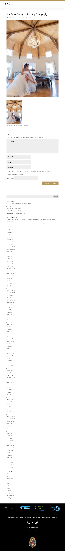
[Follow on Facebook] (32, 522)
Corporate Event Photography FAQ (15, 213)
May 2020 (9, 346)
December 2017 (10, 377)
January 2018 (9, 375)
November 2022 (10, 302)
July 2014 (8, 452)
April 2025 (9, 259)
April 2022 (9, 314)
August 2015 (9, 426)
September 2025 (10, 251)
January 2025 (9, 266)
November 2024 (10, 271)
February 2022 (10, 319)
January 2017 (9, 397)
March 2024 (9, 283)
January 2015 (9, 440)
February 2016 (10, 411)
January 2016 (9, 414)
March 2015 (9, 438)
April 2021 (9, 331)
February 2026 (10, 242)
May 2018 (9, 370)
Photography (10, 493)
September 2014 (10, 448)
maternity (9, 490)
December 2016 (10, 399)
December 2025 (10, 246)
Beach (8, 476)
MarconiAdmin (12, 17)
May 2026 (9, 234)
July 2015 (8, 428)
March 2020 (9, 351)
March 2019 (9, 363)
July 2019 (8, 358)
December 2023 (10, 290)
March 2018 (9, 372)
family (8, 483)
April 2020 (9, 348)
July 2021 (8, 326)
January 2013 (9, 467)
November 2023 (10, 292)
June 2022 (9, 309)
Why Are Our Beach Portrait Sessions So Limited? (19, 203)
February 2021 (10, 336)
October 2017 (10, 382)
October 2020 (10, 341)
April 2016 (9, 409)
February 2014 (10, 460)
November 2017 (10, 380)
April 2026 (9, 237)
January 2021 (9, 339)
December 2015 (10, 416)
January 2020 (9, 356)
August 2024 (9, 278)
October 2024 (10, 273)
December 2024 (10, 268)
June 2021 (9, 329)
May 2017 (9, 392)
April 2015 (9, 435)
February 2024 (10, 285)
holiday (8, 488)
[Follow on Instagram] (28, 522)
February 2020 (10, 353)
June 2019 (9, 360)
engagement (9, 481)
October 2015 (10, 421)
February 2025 (10, 263)
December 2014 (10, 443)
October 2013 (10, 465)
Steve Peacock (10, 224)
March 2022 (9, 317)
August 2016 (9, 402)
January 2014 (9, 462)
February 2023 (10, 297)
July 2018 (8, 368)
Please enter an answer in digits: (15, 174)
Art (7, 473)
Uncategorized (10, 495)
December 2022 (10, 300)
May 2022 (9, 312)
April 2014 (9, 457)
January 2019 (9, 365)
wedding (8, 498)
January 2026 (9, 244)
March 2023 (9, 295)
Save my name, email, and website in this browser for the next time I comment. (29, 171)
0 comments (28, 17)
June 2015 (9, 431)
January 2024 (9, 288)
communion (9, 478)
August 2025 (9, 254)
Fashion (8, 485)
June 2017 (9, 389)
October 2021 (10, 324)
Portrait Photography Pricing (14, 210)
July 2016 (8, 404)
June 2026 (9, 232)
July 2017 (8, 387)
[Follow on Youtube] (36, 522)
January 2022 (9, 322)
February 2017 (10, 394)
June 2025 (9, 256)
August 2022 (9, 307)
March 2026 (9, 239)
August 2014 (9, 450)
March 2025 (9, 261)
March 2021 (9, 334)
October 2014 (10, 445)
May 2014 (9, 455)
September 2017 (10, 385)
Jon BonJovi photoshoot (12, 206)
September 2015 (10, 423)
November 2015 (10, 419)
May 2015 (9, 433)
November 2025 (10, 249)
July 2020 (8, 343)
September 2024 (10, 276)
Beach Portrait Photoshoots (13, 208)
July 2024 (8, 280)
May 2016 (9, 406)
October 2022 (10, 305)
